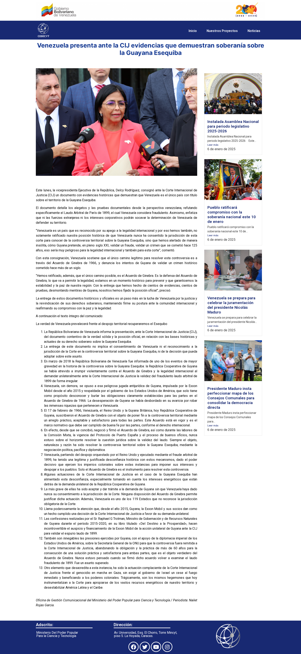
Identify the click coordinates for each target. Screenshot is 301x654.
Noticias (254, 31)
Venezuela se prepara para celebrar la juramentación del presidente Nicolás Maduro (231, 305)
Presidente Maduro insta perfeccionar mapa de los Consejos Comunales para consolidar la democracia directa (230, 398)
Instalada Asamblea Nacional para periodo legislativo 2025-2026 (233, 126)
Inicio (193, 31)
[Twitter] (145, 647)
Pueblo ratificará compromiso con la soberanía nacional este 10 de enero (231, 214)
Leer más (212, 144)
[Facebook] (133, 647)
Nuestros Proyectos (222, 31)
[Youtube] (156, 647)
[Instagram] (167, 647)
